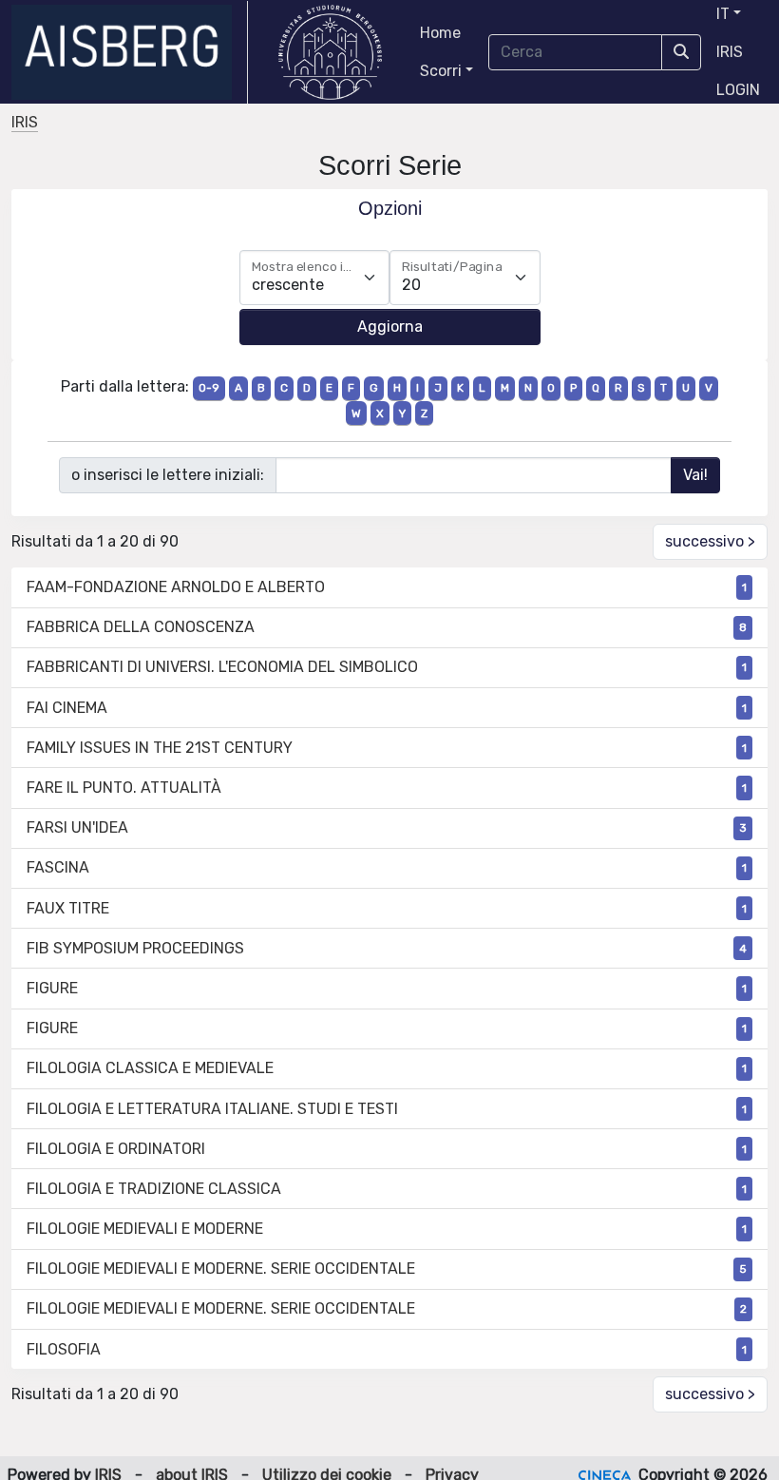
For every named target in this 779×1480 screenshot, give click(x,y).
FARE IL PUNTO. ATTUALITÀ (124, 787)
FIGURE (52, 988)
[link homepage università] (330, 52)
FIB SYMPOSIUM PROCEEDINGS (135, 948)
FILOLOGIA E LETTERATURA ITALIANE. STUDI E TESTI (212, 1109)
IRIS (729, 52)
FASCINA (58, 867)
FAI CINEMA (67, 708)
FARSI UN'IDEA (77, 827)
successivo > (710, 541)
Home (440, 33)
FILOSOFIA (64, 1349)
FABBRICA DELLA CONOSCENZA (141, 627)
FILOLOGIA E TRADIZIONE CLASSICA (154, 1189)
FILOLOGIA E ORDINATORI (116, 1149)
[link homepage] (129, 52)
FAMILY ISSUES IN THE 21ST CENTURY (160, 748)
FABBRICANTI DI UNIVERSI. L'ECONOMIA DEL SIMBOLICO (222, 667)
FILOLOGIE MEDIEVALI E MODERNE (145, 1229)
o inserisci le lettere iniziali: (167, 475)
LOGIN (738, 90)
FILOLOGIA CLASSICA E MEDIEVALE (150, 1068)
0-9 (209, 387)
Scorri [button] (441, 71)
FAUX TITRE (68, 908)
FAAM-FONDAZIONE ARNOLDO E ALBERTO (176, 587)
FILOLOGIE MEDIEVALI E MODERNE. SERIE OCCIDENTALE (221, 1268)
